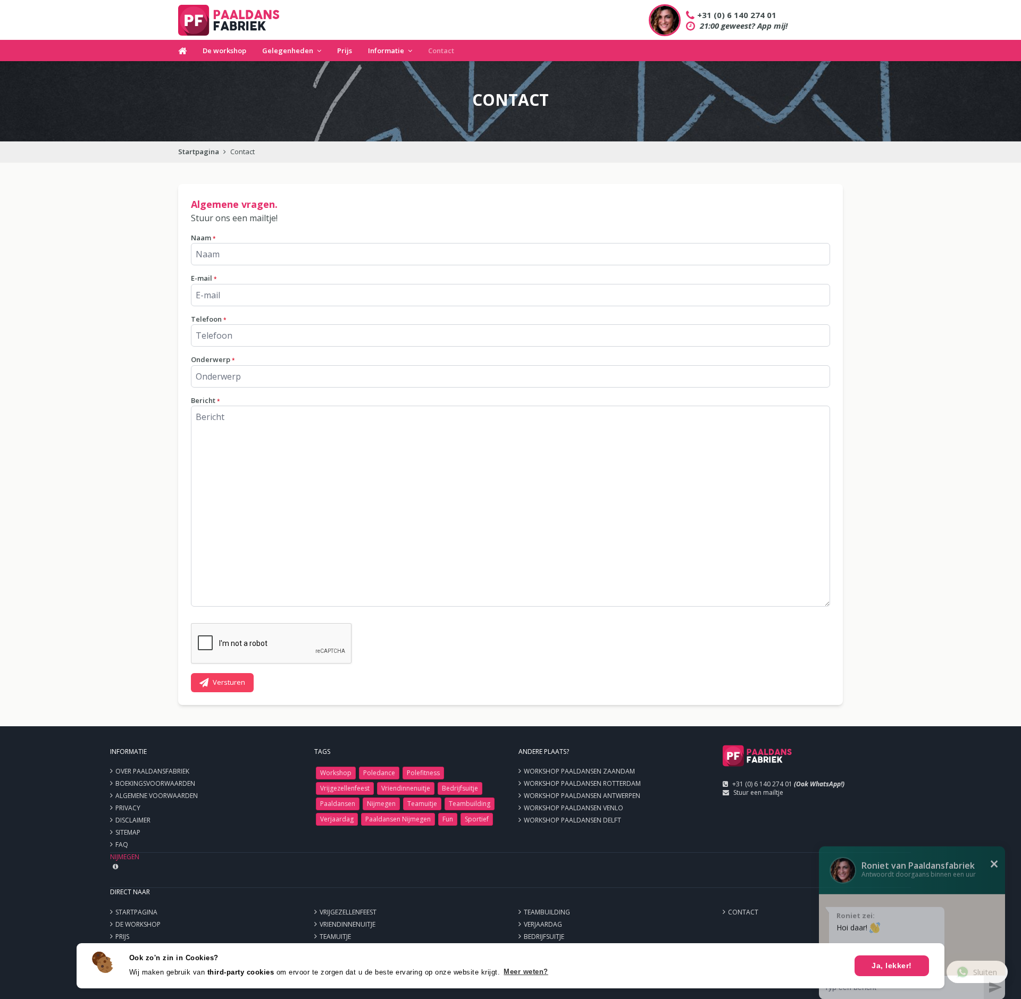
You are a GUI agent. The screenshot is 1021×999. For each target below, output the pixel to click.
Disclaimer (132, 820)
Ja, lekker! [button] (892, 965)
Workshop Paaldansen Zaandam (579, 771)
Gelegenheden (287, 50)
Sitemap (127, 832)
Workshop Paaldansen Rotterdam (582, 783)
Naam (203, 237)
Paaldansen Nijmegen (398, 819)
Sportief (477, 819)
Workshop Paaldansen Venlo (573, 807)
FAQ (121, 844)
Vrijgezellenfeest (345, 788)
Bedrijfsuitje (460, 788)
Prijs (344, 50)
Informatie (386, 50)
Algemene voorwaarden (156, 795)
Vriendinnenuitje (405, 788)
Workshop (336, 772)
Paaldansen (337, 803)
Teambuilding (469, 803)
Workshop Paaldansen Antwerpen (582, 795)
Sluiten (985, 972)
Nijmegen (381, 803)
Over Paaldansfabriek (152, 771)
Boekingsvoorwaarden (155, 783)
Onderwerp (213, 359)
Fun (447, 819)
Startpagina (198, 151)
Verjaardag (337, 819)
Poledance (379, 772)
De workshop (224, 50)
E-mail (203, 278)
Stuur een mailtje (758, 792)
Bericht (205, 400)
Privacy (127, 807)
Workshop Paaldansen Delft (572, 820)
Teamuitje (422, 803)
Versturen (229, 682)
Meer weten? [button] (526, 972)
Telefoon (208, 319)
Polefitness (423, 772)
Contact (441, 50)
